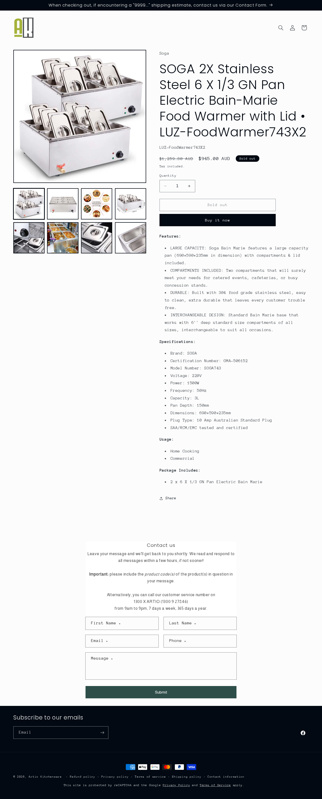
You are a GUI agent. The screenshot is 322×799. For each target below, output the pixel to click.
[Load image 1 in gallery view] (29, 203)
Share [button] (171, 498)
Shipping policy (186, 776)
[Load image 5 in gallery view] (29, 237)
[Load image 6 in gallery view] (62, 237)
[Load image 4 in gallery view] (130, 203)
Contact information (226, 776)
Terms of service (150, 776)
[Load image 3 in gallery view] (96, 203)
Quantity (167, 175)
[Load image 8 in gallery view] (130, 237)
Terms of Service (215, 785)
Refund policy (82, 776)
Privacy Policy (176, 785)
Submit (161, 692)
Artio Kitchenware (45, 776)
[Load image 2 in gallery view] (62, 203)
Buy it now (217, 220)
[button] (281, 27)
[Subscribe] (102, 732)
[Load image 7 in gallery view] (96, 237)
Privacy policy (115, 776)
